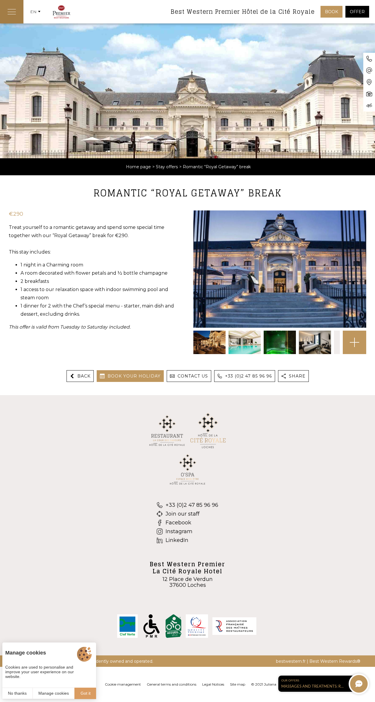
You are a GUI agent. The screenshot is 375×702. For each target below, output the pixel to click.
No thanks (17, 693)
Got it (86, 693)
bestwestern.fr (291, 661)
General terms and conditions (171, 684)
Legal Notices (213, 684)
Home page (138, 166)
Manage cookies (53, 693)
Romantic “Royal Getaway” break (217, 166)
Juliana (270, 684)
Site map (237, 684)
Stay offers (167, 166)
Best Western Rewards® (334, 661)
